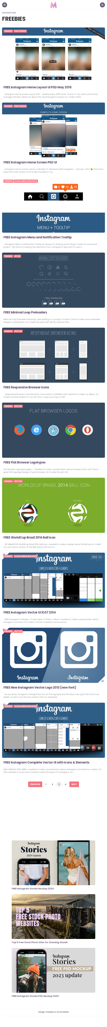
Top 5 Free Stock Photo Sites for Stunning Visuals (40, 942)
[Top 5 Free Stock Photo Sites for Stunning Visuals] (53, 916)
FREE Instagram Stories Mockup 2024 (33, 888)
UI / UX (17, 256)
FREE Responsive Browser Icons (26, 387)
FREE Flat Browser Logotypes (24, 462)
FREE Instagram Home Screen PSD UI (30, 162)
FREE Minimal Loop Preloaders (25, 312)
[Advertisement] (53, 814)
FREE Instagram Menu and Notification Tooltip (37, 237)
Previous (35, 784)
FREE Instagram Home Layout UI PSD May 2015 (37, 87)
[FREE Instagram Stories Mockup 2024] (53, 863)
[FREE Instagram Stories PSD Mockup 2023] (53, 970)
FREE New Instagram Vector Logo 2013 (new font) (39, 687)
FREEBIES (8, 31)
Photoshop (20, 31)
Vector (18, 331)
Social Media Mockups (25, 181)
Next (74, 784)
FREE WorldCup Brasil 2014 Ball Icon (29, 537)
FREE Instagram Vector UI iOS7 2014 (29, 612)
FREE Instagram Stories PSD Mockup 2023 (35, 996)
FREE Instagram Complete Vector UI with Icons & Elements (46, 762)
